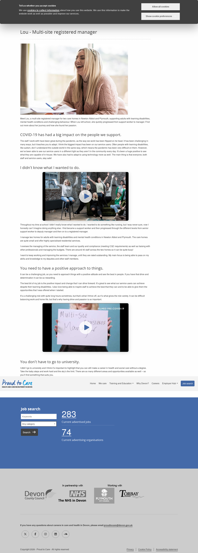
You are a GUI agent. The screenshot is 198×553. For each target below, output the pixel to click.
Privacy (130, 549)
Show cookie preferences (159, 16)
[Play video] (85, 196)
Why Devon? (142, 383)
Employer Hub (169, 383)
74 (66, 431)
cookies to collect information (43, 10)
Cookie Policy (145, 549)
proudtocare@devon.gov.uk (118, 525)
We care (103, 383)
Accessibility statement (167, 549)
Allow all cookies (160, 7)
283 (69, 413)
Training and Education (120, 383)
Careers (155, 383)
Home (93, 383)
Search (26, 432)
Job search (187, 383)
